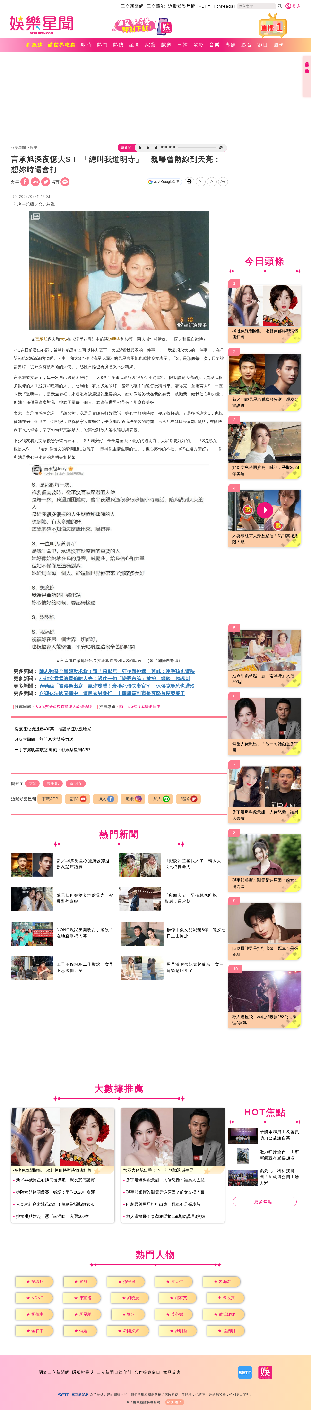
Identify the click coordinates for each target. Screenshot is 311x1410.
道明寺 (114, 339)
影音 (246, 44)
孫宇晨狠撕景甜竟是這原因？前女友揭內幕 (165, 1192)
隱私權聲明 (83, 1372)
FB (202, 6)
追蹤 (130, 799)
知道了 (176, 1402)
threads (225, 6)
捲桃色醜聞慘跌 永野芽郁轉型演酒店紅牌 (52, 1170)
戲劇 (166, 44)
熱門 (102, 44)
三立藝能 (156, 6)
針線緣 (34, 44)
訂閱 (74, 799)
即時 (86, 44)
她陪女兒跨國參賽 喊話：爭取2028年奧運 (55, 1192)
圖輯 (279, 44)
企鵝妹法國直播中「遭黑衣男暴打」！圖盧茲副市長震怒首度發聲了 (112, 693)
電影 (198, 44)
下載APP (50, 799)
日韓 (182, 44)
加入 (102, 799)
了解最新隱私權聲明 (145, 1402)
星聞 (134, 44)
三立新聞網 (132, 6)
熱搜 (118, 44)
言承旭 (41, 339)
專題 (230, 44)
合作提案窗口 (147, 1372)
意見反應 (172, 1372)
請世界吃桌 (62, 44)
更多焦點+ (265, 1201)
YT (211, 6)
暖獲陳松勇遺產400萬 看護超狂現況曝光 (53, 729)
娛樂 (33, 147)
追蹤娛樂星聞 (182, 6)
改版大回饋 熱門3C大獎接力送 (44, 739)
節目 (262, 44)
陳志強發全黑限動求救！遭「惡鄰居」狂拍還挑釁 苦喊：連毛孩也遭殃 (117, 671)
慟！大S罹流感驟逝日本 (140, 707)
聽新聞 (126, 147)
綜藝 (150, 44)
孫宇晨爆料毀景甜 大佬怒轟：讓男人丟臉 (165, 1180)
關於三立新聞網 (54, 1372)
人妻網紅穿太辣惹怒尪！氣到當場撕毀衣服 (55, 1204)
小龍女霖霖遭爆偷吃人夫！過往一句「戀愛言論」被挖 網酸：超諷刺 (114, 678)
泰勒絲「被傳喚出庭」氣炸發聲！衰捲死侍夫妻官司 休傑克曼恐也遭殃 (117, 685)
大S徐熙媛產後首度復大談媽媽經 (63, 707)
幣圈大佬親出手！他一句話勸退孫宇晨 (158, 1170)
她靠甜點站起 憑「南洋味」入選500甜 (52, 1216)
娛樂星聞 (18, 147)
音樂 (214, 44)
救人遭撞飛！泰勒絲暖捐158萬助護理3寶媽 (165, 1216)
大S (63, 339)
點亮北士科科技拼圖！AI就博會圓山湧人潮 (279, 1176)
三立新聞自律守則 (114, 1372)
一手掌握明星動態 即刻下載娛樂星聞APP (52, 750)
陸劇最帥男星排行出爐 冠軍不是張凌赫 (163, 1204)
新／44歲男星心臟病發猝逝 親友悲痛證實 (55, 1180)
